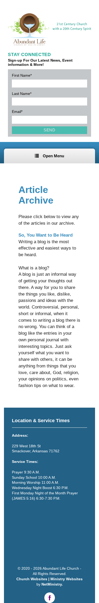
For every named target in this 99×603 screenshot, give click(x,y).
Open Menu (53, 156)
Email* (17, 111)
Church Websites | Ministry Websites (49, 579)
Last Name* (21, 93)
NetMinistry (51, 584)
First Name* (22, 75)
